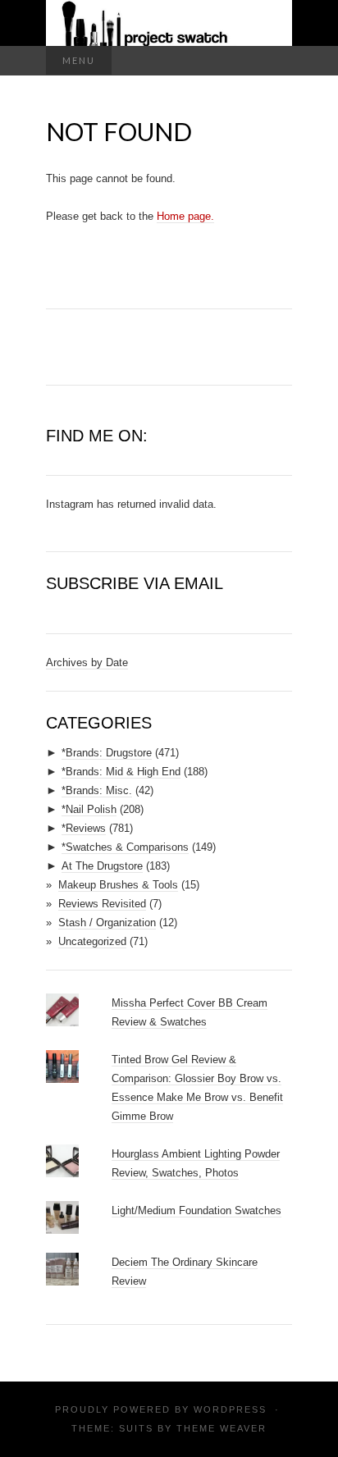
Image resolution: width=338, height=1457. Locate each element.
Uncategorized (92, 941)
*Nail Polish (89, 809)
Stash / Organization (107, 922)
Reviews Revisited (102, 903)
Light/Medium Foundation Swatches (196, 1210)
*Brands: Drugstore (107, 753)
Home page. (185, 216)
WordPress (230, 1409)
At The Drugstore (102, 866)
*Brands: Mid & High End (121, 771)
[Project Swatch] (169, 23)
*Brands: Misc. (97, 790)
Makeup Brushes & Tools (118, 885)
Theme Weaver (221, 1428)
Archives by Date (87, 662)
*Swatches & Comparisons (125, 847)
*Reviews (84, 828)
